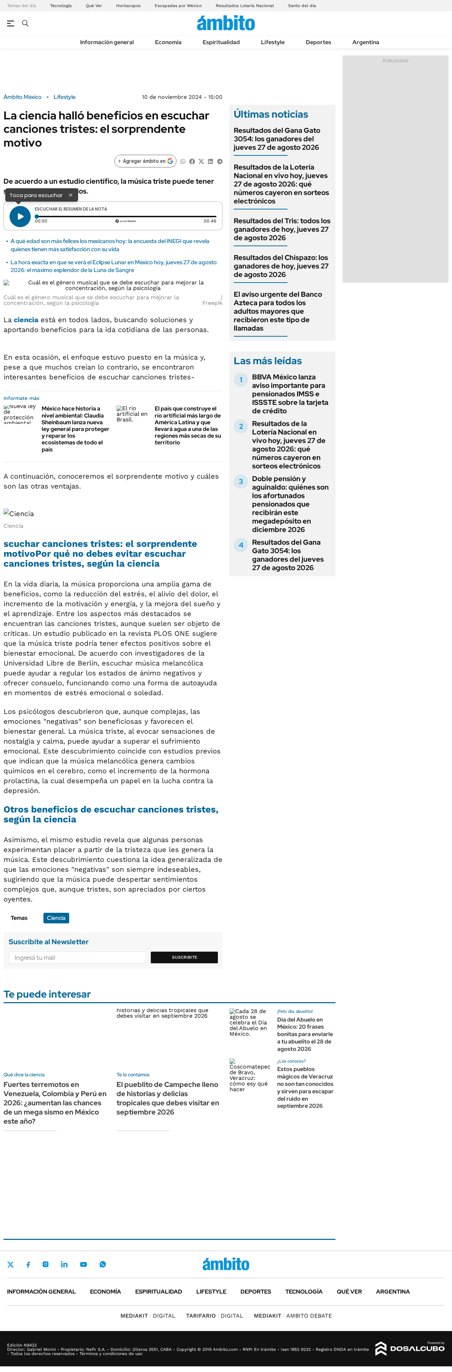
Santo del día (302, 5)
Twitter (10, 1264)
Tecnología (61, 5)
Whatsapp (103, 1264)
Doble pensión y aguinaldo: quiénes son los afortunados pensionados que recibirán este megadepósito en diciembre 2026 (290, 504)
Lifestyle (273, 42)
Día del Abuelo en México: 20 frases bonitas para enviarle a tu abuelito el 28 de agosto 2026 (305, 1034)
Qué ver (349, 1291)
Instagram (45, 1264)
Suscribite (184, 957)
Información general (107, 42)
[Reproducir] (20, 216)
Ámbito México (23, 97)
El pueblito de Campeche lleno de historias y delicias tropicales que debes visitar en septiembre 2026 (168, 1098)
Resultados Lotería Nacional (245, 5)
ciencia (27, 319)
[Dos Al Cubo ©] (410, 1349)
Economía (168, 42)
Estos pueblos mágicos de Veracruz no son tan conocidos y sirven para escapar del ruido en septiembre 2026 (305, 1087)
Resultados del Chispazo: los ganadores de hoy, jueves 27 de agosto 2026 (281, 266)
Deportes (318, 42)
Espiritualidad (221, 42)
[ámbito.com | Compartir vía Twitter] (201, 161)
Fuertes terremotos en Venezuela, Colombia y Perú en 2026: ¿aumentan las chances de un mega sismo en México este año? (55, 1103)
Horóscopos (128, 5)
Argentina (365, 42)
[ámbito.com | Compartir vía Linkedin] (210, 161)
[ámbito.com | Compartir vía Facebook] (192, 161)
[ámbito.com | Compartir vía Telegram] (219, 161)
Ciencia (56, 918)
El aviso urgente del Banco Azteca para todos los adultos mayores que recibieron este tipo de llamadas (278, 311)
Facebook (28, 1264)
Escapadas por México (178, 5)
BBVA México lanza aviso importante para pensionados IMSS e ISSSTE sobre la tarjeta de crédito (290, 393)
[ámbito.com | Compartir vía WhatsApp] (183, 161)
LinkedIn (64, 1264)
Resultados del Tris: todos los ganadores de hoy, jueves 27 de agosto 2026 (282, 229)
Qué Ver (94, 5)
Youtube (83, 1264)
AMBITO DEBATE (293, 1315)
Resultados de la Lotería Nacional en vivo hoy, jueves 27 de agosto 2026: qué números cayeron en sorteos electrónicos (281, 184)
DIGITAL (148, 1315)
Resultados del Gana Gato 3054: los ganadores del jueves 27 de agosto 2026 (277, 139)
